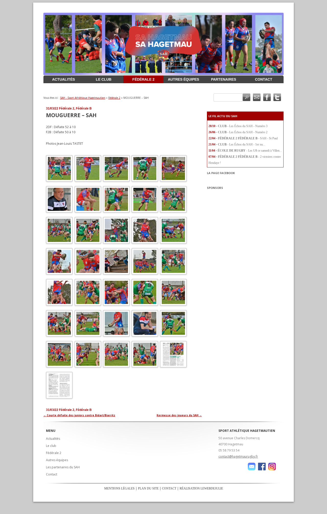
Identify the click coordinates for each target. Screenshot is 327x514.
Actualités (63, 79)
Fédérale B (84, 108)
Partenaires (223, 79)
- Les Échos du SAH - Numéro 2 (247, 132)
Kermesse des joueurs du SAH (179, 415)
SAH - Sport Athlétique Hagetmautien (82, 98)
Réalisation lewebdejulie (201, 488)
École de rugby (232, 150)
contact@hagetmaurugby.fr (238, 456)
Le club (103, 79)
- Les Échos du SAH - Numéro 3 (247, 126)
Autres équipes (183, 79)
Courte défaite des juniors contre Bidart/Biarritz (79, 415)
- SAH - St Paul (268, 138)
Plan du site (148, 488)
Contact (263, 79)
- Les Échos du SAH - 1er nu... (246, 144)
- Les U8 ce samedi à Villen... (264, 150)
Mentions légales (119, 488)
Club (222, 126)
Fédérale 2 (143, 79)
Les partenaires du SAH (63, 467)
